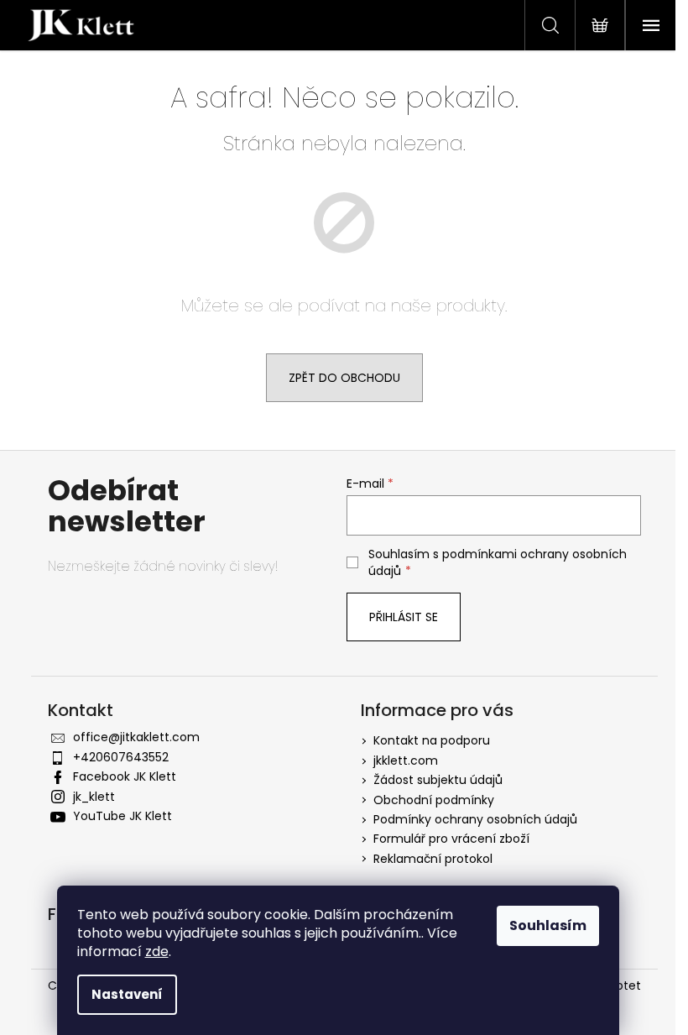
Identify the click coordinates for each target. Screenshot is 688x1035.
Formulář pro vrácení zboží (451, 838)
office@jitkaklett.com (136, 737)
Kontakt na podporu (431, 740)
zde (157, 951)
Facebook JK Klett (124, 776)
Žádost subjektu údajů (438, 779)
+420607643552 (121, 757)
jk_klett (94, 796)
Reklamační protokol (433, 858)
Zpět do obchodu (344, 377)
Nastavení (127, 994)
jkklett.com (405, 760)
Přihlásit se (403, 617)
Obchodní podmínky (433, 800)
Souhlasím (547, 925)
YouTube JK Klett (122, 816)
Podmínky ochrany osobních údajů (475, 819)
